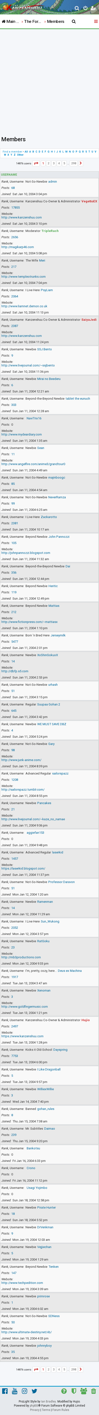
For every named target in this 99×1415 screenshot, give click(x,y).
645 (13, 710)
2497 (14, 1026)
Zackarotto (49, 517)
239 (13, 1135)
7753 (14, 1056)
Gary (51, 744)
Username (9, 174)
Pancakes (44, 803)
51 (13, 691)
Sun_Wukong (50, 921)
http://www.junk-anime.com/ (21, 760)
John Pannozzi (59, 536)
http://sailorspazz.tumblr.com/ (22, 789)
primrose (43, 1296)
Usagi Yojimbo (37, 1188)
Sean (40, 448)
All (26, 151)
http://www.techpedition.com (22, 1283)
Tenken (54, 1266)
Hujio (85, 1020)
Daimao (49, 1128)
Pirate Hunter (46, 1207)
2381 (14, 523)
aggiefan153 (35, 832)
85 (13, 484)
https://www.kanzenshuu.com (22, 1036)
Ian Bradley (48, 1401)
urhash (53, 684)
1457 (14, 858)
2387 (14, 326)
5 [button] (64, 163)
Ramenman (45, 901)
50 (13, 1322)
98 (13, 750)
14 (13, 661)
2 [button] (48, 163)
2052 (14, 927)
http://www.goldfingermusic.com (24, 1006)
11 (13, 454)
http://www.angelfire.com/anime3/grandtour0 (33, 464)
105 (13, 543)
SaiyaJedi (89, 319)
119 (13, 592)
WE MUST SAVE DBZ (51, 724)
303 (13, 405)
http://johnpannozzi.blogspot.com (25, 553)
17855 (15, 207)
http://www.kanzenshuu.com (21, 217)
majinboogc (56, 477)
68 (13, 188)
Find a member (12, 151)
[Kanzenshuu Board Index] (24, 6)
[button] (36, 163)
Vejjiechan (44, 1247)
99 (13, 503)
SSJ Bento (44, 349)
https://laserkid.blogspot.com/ (23, 868)
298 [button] (73, 163)
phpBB (34, 1405)
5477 (14, 641)
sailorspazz (60, 773)
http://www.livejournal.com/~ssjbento (28, 365)
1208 (14, 779)
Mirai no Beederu (49, 379)
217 (13, 267)
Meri (42, 260)
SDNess (54, 1316)
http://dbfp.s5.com (14, 671)
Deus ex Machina (70, 971)
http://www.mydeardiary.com (21, 434)
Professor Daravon (61, 882)
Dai (68, 566)
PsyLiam (47, 290)
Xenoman (43, 990)
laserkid (57, 852)
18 (13, 1214)
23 (13, 947)
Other (20, 154)
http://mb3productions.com (21, 957)
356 (13, 572)
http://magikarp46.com (17, 247)
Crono (31, 1168)
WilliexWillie (45, 1089)
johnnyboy (44, 1345)
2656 (14, 237)
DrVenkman (45, 1227)
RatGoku (43, 941)
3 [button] (54, 163)
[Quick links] (96, 21)
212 (13, 612)
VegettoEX (89, 201)
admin (52, 181)
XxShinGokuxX (47, 655)
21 (13, 809)
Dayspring (60, 1049)
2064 (14, 296)
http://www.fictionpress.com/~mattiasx (29, 622)
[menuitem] (77, 8)
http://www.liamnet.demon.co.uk (24, 306)
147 (13, 1273)
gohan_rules (45, 1109)
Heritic (53, 586)
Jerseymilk (58, 635)
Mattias (54, 606)
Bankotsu (33, 1148)
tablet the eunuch (78, 398)
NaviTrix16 (34, 418)
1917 (14, 977)
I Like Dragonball (49, 1069)
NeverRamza (57, 497)
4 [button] (59, 163)
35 (13, 1352)
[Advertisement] (49, 81)
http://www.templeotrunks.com (23, 276)
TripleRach (50, 231)
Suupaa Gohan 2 (48, 704)
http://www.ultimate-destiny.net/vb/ (26, 1332)
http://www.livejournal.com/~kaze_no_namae (33, 819)
